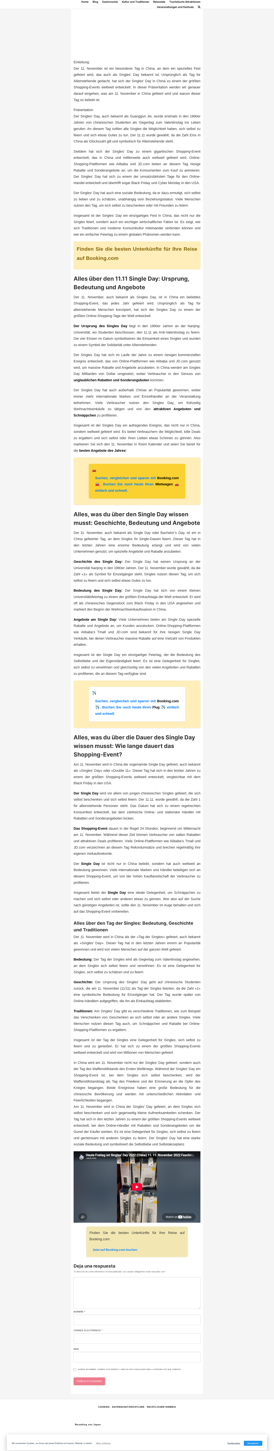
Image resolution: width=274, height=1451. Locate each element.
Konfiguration (234, 1443)
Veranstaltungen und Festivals (175, 7)
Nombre (79, 1312)
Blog (95, 1)
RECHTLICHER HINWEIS (161, 1407)
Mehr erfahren (103, 1443)
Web (76, 1349)
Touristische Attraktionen (184, 1)
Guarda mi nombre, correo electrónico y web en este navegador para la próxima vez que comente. (129, 1369)
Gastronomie (110, 1)
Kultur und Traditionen (135, 1)
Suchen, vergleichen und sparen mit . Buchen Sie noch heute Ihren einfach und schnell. (137, 484)
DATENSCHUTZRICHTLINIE (128, 1407)
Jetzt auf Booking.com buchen (115, 1249)
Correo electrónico (88, 1330)
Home (84, 1)
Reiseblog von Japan (88, 1424)
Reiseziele (159, 1)
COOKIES (104, 1407)
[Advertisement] (137, 35)
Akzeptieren (253, 1443)
